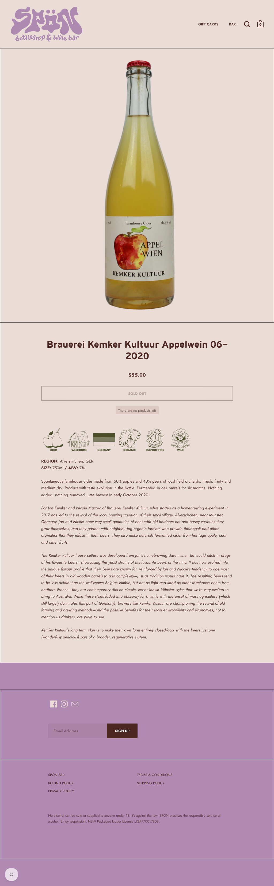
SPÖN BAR (56, 774)
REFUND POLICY (60, 783)
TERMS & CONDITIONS (154, 774)
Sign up (122, 730)
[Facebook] (53, 704)
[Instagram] (64, 704)
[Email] (74, 704)
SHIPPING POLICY (150, 783)
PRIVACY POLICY (61, 791)
